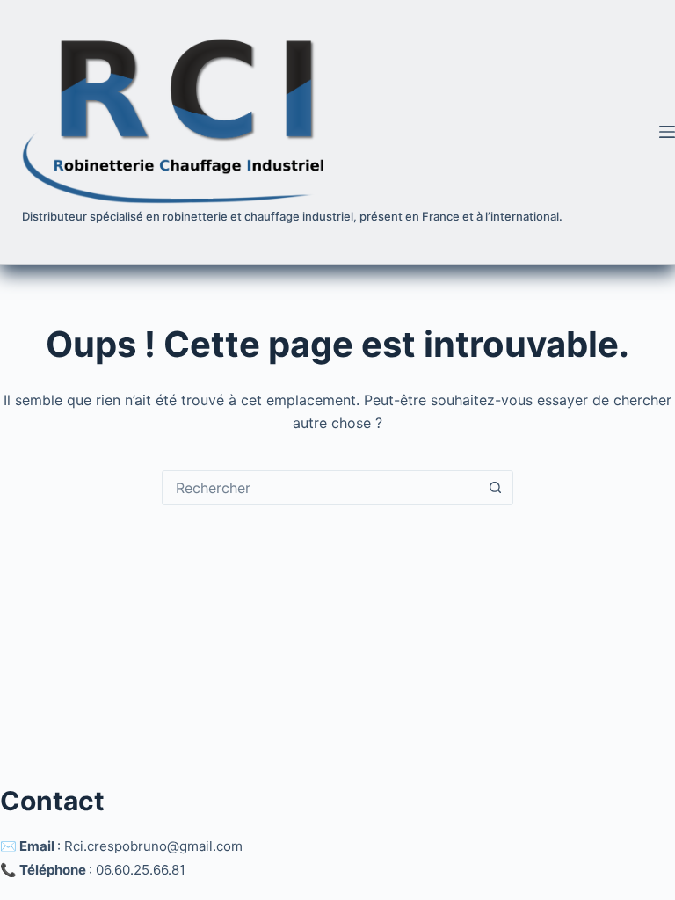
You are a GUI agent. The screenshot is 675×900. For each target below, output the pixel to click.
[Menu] (667, 132)
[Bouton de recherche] (494, 487)
